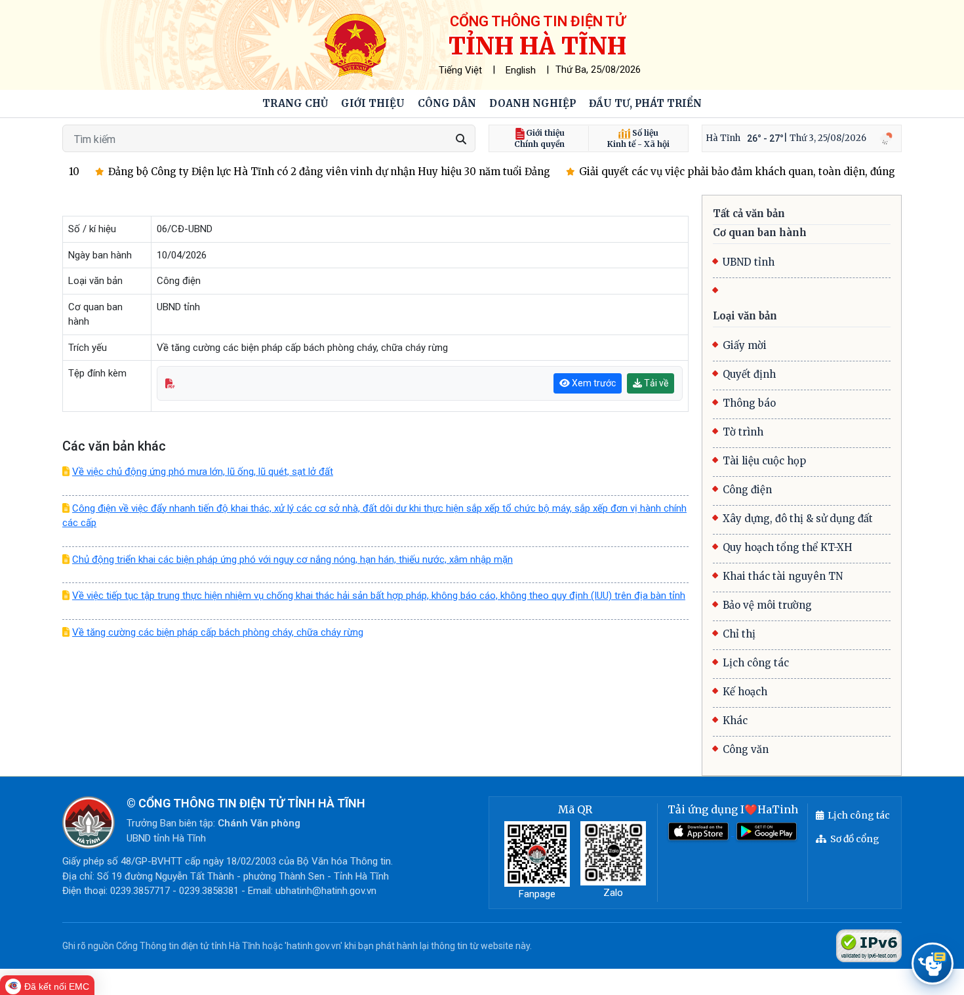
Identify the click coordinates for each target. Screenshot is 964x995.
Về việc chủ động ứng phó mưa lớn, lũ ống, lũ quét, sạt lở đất (202, 471)
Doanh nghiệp (532, 103)
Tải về (655, 383)
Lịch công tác (756, 663)
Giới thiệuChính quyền (539, 138)
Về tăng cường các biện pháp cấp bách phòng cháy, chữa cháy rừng (217, 632)
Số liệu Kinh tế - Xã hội (638, 138)
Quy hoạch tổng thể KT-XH (788, 547)
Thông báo (749, 403)
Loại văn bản (745, 316)
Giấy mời (745, 345)
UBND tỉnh (748, 262)
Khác (735, 720)
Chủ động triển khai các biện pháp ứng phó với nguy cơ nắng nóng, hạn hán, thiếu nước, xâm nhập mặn (292, 559)
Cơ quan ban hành (760, 232)
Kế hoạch (745, 691)
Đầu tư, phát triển (645, 103)
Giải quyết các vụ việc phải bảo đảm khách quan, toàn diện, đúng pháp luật (751, 171)
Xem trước (593, 383)
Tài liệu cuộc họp (764, 461)
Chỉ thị (739, 634)
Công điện (747, 489)
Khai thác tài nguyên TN (783, 576)
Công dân (447, 103)
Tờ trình (743, 432)
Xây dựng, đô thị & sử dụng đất (798, 518)
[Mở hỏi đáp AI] (933, 964)
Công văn (746, 749)
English (521, 70)
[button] (372, 104)
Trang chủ (295, 103)
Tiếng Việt (460, 70)
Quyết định (749, 374)
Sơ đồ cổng (854, 839)
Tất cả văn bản (749, 213)
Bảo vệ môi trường (767, 605)
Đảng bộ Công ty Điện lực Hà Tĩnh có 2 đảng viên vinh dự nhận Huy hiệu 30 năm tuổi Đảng (319, 171)
